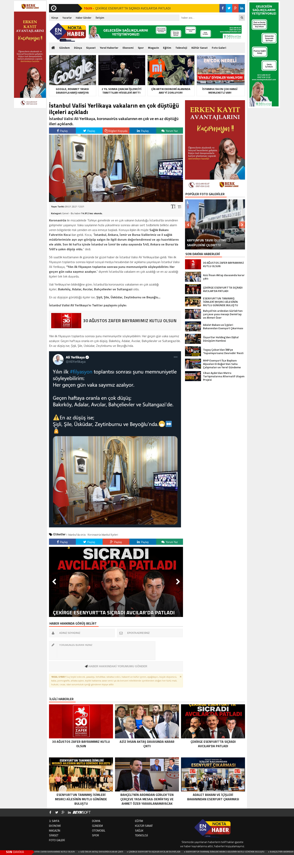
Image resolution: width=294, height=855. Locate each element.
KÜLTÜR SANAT (144, 826)
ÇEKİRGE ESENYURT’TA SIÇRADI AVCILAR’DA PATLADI (113, 852)
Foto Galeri (219, 47)
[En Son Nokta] (68, 32)
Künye (54, 18)
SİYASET (53, 835)
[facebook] (222, 8)
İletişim (100, 18)
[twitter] (229, 8)
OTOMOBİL (98, 830)
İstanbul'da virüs (77, 535)
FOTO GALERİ (57, 840)
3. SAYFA (54, 821)
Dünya (78, 47)
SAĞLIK (139, 830)
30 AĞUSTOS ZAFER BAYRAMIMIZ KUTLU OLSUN (129, 10)
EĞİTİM (139, 821)
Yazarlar (67, 18)
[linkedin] (242, 8)
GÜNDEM (97, 826)
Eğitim (167, 47)
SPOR (95, 835)
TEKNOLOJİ (141, 835)
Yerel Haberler (109, 47)
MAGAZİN (54, 830)
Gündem (64, 47)
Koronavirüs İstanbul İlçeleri (103, 535)
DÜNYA (96, 821)
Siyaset (91, 47)
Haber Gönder (83, 18)
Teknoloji (181, 47)
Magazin (153, 47)
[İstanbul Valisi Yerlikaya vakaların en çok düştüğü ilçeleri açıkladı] (116, 200)
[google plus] (235, 8)
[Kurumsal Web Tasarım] (82, 812)
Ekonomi (128, 47)
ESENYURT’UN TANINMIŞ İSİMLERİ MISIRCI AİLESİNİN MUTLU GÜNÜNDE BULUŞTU (184, 852)
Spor (141, 47)
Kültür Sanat (199, 47)
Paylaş (63, 131)
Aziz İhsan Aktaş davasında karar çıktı (60, 852)
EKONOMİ (55, 826)
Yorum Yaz (171, 131)
